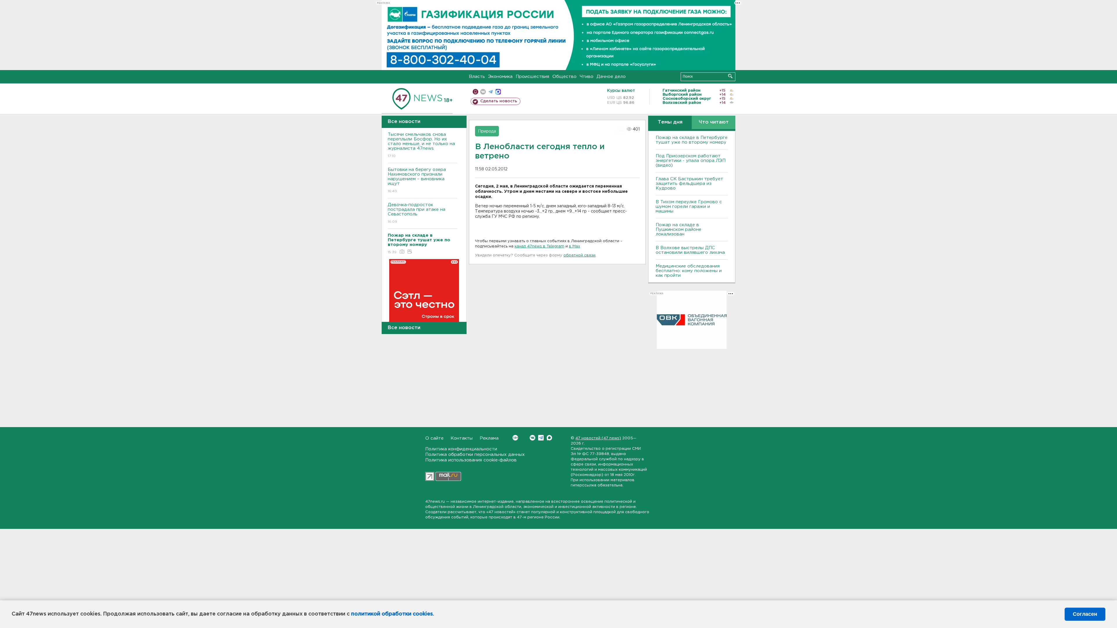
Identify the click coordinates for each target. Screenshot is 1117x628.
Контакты (462, 438)
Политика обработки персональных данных (475, 454)
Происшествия (532, 76)
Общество (564, 76)
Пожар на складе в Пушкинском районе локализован (678, 229)
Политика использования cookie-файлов (471, 460)
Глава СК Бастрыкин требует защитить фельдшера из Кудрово (689, 183)
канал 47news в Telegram (539, 246)
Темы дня (670, 122)
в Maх (574, 246)
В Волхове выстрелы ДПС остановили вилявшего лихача (690, 250)
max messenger (498, 91)
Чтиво (586, 76)
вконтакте (483, 91)
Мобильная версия (475, 91)
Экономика (500, 76)
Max (549, 437)
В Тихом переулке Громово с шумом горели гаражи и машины (689, 206)
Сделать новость (498, 101)
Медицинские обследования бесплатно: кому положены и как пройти (689, 270)
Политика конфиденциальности (461, 449)
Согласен (1085, 614)
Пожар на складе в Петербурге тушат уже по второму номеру (692, 140)
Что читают (714, 122)
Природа (487, 131)
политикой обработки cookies (392, 614)
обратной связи (579, 255)
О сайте (434, 438)
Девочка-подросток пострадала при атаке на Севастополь (416, 213)
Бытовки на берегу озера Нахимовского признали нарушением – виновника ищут (417, 180)
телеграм (490, 91)
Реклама (489, 438)
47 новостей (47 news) (598, 438)
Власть (477, 76)
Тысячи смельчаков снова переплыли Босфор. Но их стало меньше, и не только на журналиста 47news (421, 145)
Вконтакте (532, 437)
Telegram (541, 437)
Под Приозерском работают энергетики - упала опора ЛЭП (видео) (690, 160)
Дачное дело (611, 76)
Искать (730, 76)
